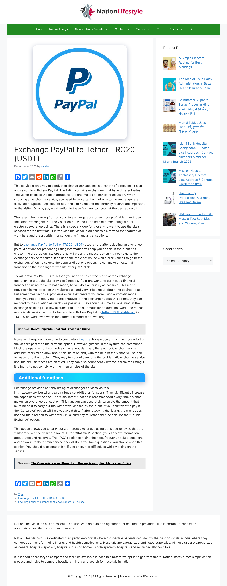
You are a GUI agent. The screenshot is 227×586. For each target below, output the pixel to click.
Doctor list (176, 29)
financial (85, 339)
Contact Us (122, 29)
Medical (141, 29)
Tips (160, 29)
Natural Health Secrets (89, 29)
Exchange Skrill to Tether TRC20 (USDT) (42, 498)
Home (38, 29)
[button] (191, 29)
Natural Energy (58, 29)
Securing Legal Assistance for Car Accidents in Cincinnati (52, 501)
